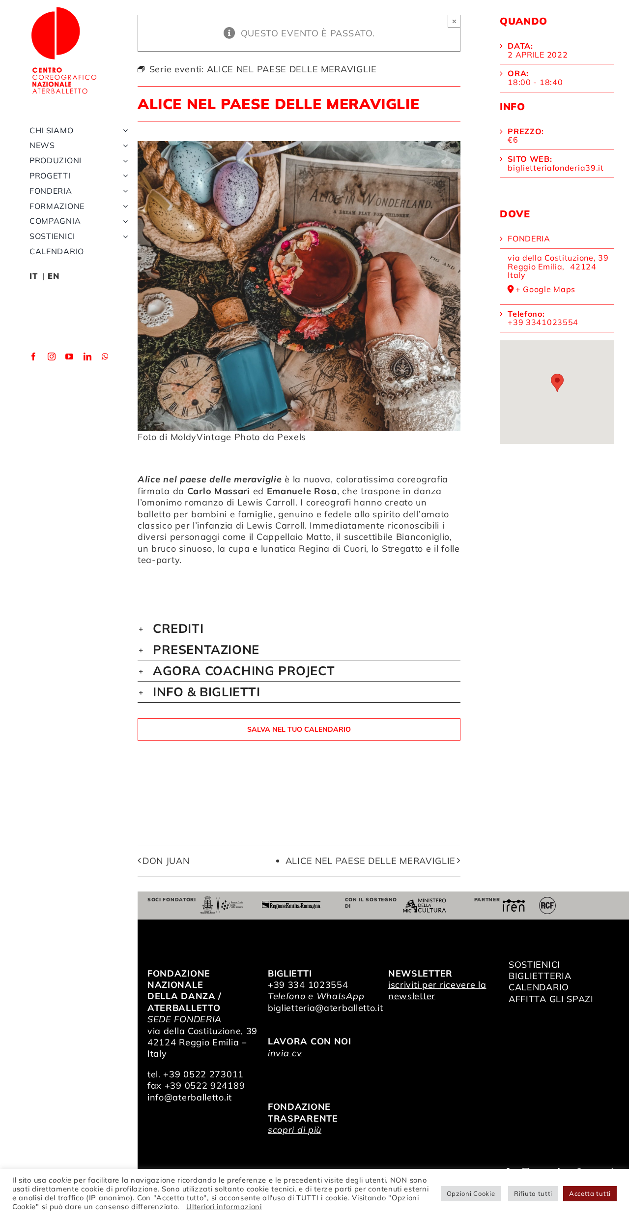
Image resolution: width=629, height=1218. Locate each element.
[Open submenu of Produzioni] (123, 160)
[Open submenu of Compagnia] (123, 221)
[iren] (514, 903)
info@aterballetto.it (189, 1097)
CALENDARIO (539, 987)
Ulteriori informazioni (223, 1206)
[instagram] (52, 356)
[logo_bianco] (63, 9)
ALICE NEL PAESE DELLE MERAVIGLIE (371, 860)
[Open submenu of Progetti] (123, 176)
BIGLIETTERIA (540, 975)
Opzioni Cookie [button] (471, 1193)
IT (33, 276)
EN (53, 276)
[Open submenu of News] (123, 145)
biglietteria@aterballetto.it (325, 1007)
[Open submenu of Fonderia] (123, 191)
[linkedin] (88, 356)
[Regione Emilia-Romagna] (291, 905)
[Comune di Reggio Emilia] (222, 900)
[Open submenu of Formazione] (123, 206)
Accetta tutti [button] (590, 1193)
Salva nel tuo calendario (299, 729)
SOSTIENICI (534, 964)
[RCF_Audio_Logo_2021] (547, 900)
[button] (299, 628)
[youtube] (69, 356)
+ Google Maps (545, 289)
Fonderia (529, 238)
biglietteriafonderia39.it (556, 168)
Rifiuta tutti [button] (533, 1193)
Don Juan (166, 860)
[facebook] (33, 356)
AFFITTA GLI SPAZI (551, 999)
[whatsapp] (105, 356)
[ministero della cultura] (424, 902)
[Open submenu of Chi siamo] (123, 130)
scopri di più (294, 1129)
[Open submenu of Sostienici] (123, 236)
